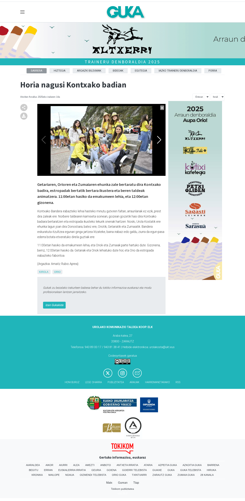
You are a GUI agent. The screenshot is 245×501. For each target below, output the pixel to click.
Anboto (105, 465)
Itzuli (215, 97)
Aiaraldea (33, 465)
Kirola (43, 271)
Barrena (213, 465)
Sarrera (36, 70)
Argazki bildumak (89, 70)
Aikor (49, 465)
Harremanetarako (157, 382)
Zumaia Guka (186, 474)
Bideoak (118, 70)
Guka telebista (190, 470)
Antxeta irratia (127, 465)
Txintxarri (139, 474)
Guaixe (157, 470)
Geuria (96, 470)
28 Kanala (207, 474)
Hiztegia (59, 70)
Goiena (111, 470)
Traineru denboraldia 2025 (122, 62)
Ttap (136, 482)
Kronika (37, 474)
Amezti (90, 465)
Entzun (199, 97)
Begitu (33, 470)
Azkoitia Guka (192, 465)
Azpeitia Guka (167, 465)
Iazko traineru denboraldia (178, 70)
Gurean (123, 482)
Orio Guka (119, 474)
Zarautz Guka (162, 474)
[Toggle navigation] (22, 12)
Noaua (69, 474)
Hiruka (211, 470)
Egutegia (141, 70)
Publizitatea (116, 382)
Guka (171, 470)
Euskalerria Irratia (72, 470)
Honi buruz (72, 382)
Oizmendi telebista (93, 474)
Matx (109, 482)
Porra (213, 70)
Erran (48, 470)
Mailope (54, 474)
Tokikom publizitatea (122, 488)
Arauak (134, 382)
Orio (57, 271)
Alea (76, 465)
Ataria (148, 465)
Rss (178, 382)
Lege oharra (93, 382)
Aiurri (63, 465)
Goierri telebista (134, 470)
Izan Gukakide (54, 305)
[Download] (23, 116)
